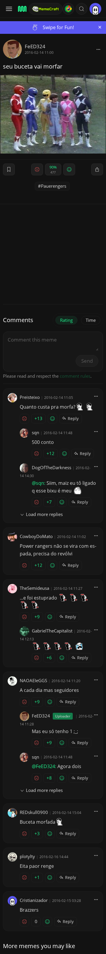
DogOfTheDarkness (51, 467)
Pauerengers (53, 186)
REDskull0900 (34, 812)
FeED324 (35, 46)
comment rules (75, 376)
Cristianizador (34, 900)
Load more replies (44, 514)
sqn (35, 432)
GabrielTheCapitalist (52, 631)
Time (91, 320)
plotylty (27, 856)
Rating (66, 320)
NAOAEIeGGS (33, 680)
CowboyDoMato (36, 536)
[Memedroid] (21, 9)
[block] (98, 49)
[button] (81, 9)
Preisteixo (30, 397)
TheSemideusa (34, 588)
